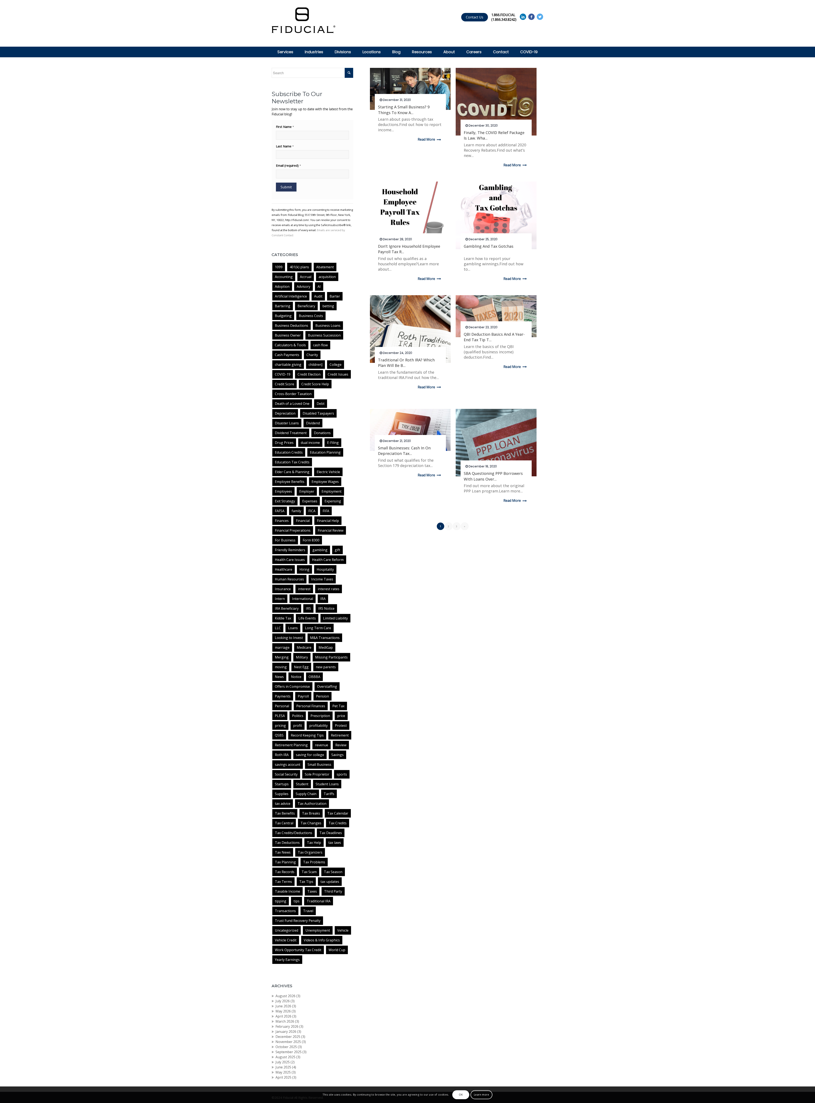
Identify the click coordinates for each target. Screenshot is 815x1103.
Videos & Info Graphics (322, 940)
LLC (278, 628)
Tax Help (314, 842)
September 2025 (288, 1052)
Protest (341, 725)
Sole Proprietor (317, 774)
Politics (297, 715)
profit (297, 725)
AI (319, 286)
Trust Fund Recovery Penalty (297, 920)
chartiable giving (288, 364)
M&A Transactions (325, 637)
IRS (308, 608)
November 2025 (288, 1041)
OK (461, 1094)
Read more (426, 139)
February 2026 (286, 1026)
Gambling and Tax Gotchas (488, 246)
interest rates (328, 589)
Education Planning (325, 452)
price (341, 715)
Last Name (285, 146)
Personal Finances (310, 706)
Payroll (303, 696)
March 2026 (284, 1021)
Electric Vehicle (328, 472)
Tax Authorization (312, 803)
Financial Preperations (293, 530)
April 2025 (283, 1077)
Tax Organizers (310, 852)
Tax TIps (306, 881)
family (296, 511)
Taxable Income (287, 891)
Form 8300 (311, 540)
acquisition (327, 276)
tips (296, 901)
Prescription (320, 715)
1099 (278, 267)
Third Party (333, 891)
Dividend (313, 423)
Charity (312, 354)
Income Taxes (322, 579)
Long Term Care (318, 628)
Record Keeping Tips (307, 735)
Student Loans (327, 784)
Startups (282, 784)
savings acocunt (287, 764)
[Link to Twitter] (540, 17)
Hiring (304, 569)
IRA (323, 598)
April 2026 (283, 1016)
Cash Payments (287, 354)
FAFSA (279, 511)
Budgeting (283, 315)
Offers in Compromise (292, 686)
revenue (321, 745)
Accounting (284, 276)
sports (342, 774)
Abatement (325, 267)
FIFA (326, 511)
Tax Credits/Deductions (293, 832)
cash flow (320, 345)
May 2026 (283, 1011)
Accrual (305, 276)
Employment (331, 491)
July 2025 (282, 1062)
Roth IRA (282, 754)
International (302, 598)
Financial (303, 520)
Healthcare (283, 569)
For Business (285, 540)
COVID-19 (282, 374)
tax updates (329, 881)
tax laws (334, 842)
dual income (310, 442)
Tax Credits (338, 823)
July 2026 (282, 1001)
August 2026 (285, 996)
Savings (337, 754)
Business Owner (288, 335)
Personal (282, 706)
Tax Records (284, 872)
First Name (285, 126)
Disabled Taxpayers (318, 413)
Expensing (333, 501)
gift (337, 550)
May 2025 (283, 1072)
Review (340, 745)
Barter (335, 296)
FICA (311, 511)
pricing (280, 725)
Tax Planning (285, 862)
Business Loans (327, 325)
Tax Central (284, 823)
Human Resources (289, 579)
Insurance (283, 589)
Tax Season (333, 872)
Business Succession (324, 335)
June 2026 (283, 1006)
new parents (326, 667)
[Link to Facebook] (531, 17)
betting (328, 306)
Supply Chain (306, 793)
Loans (293, 628)
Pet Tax (338, 706)
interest (304, 589)
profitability (318, 725)
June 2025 (283, 1067)
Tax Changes (311, 823)
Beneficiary (306, 306)
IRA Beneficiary (287, 608)
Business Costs (311, 315)
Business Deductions (291, 325)
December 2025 (287, 1036)
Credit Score (284, 384)
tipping (280, 901)
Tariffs (329, 793)
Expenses (309, 501)
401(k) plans (299, 267)
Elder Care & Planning (292, 472)
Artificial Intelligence (291, 296)
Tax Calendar (337, 813)
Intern (280, 598)
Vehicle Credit (285, 940)
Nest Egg (301, 667)
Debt (321, 403)
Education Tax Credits (292, 462)
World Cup (337, 950)
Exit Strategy (285, 501)
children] (315, 364)
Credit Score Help (315, 384)
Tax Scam (309, 872)
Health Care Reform (328, 559)
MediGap (326, 647)
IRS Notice (326, 608)
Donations (322, 433)
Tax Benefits (285, 813)
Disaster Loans (287, 423)
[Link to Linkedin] (523, 17)
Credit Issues (338, 374)
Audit (318, 296)
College (335, 364)
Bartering (282, 306)
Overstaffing (327, 686)
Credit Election (309, 374)
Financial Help (328, 520)
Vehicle (342, 930)
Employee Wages (325, 481)
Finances (282, 520)
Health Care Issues (290, 559)
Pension (322, 696)
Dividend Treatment (291, 433)
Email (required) (288, 165)
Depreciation (285, 413)
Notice (296, 676)
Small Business (319, 764)
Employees (283, 491)
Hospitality (325, 569)
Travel (308, 911)
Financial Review (330, 530)
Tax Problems (314, 862)
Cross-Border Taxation (293, 393)
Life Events (307, 618)
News (279, 676)
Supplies (281, 793)
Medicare (304, 647)
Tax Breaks (311, 813)
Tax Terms (283, 881)
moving (281, 667)
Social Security (286, 774)
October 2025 (286, 1046)
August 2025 (285, 1057)
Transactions (285, 911)
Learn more (481, 1094)
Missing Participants (331, 657)
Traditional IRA (318, 901)
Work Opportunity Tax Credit (298, 950)
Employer (306, 491)
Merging (282, 657)
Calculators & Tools (290, 345)
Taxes (312, 891)
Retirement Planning (291, 745)
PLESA (280, 715)
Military (302, 657)
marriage (282, 647)
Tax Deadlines (330, 832)
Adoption (282, 286)
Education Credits (289, 452)
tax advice (282, 803)
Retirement (340, 735)
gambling (319, 550)
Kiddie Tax (283, 618)
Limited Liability (335, 618)
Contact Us (474, 17)
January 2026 (285, 1031)
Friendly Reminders (290, 550)
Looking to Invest (289, 637)
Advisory (303, 286)
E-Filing (333, 442)
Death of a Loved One (292, 403)
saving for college (310, 754)
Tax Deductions (287, 842)
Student (302, 784)
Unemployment (317, 930)
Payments (283, 696)
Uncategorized (286, 930)
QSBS (279, 735)
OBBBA (314, 676)
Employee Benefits (289, 481)
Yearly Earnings (287, 959)
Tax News (283, 852)
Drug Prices (284, 442)
